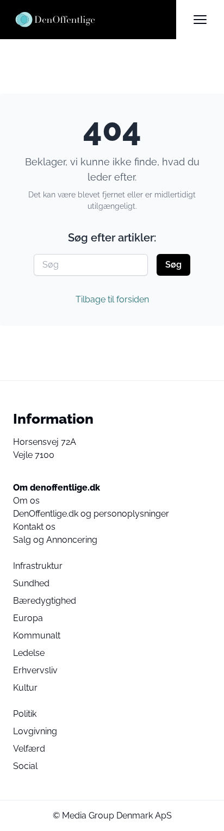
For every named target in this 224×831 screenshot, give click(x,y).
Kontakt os (34, 527)
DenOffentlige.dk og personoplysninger (91, 513)
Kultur (25, 688)
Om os (26, 500)
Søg (173, 264)
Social (25, 766)
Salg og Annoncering (55, 540)
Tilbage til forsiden (112, 299)
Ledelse (29, 653)
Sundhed (31, 583)
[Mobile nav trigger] (200, 19)
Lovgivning (35, 731)
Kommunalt (36, 635)
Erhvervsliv (35, 670)
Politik (24, 714)
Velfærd (29, 748)
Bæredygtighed (44, 601)
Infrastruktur (38, 566)
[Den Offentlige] (94, 19)
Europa (28, 618)
